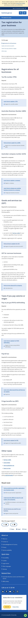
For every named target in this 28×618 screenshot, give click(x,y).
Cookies (5, 560)
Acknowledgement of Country (10, 544)
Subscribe (7, 606)
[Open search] (21, 12)
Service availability (7, 550)
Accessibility (6, 557)
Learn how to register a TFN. (11, 101)
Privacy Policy (16, 606)
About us (5, 539)
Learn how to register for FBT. (11, 440)
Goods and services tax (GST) (8, 45)
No (12, 524)
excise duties (7, 462)
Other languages (7, 566)
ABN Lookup (6, 581)
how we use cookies (20, 3)
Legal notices (6, 563)
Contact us (5, 541)
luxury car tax (7, 468)
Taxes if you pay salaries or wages (9, 48)
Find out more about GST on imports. (13, 285)
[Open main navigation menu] (24, 12)
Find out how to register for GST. (12, 243)
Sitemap (5, 569)
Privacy (4, 547)
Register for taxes (7, 17)
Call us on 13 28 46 (8, 588)
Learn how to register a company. (12, 180)
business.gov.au (7, 13)
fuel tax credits (16, 233)
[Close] (26, 1)
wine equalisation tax (9, 465)
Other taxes (4, 51)
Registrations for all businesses (9, 43)
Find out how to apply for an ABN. (12, 142)
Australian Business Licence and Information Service (14, 577)
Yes (4, 524)
